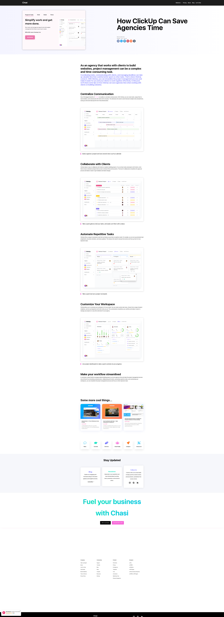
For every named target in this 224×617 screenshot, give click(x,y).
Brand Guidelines (83, 571)
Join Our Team (83, 567)
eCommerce (115, 573)
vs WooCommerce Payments (134, 571)
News (98, 569)
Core (114, 571)
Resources (121, 37)
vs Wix (130, 562)
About (189, 2)
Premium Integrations (117, 578)
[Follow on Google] (133, 482)
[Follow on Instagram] (129, 482)
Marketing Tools (116, 576)
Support (98, 562)
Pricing (184, 2)
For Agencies (115, 567)
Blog (193, 2)
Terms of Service (83, 573)
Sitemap (98, 576)
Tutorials (98, 565)
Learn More (90, 481)
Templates (115, 569)
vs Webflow (131, 567)
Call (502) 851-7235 (117, 522)
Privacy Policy (83, 576)
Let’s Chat (198, 2)
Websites (178, 2)
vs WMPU (131, 565)
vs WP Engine (131, 569)
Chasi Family (82, 569)
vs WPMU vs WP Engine (133, 573)
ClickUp (97, 97)
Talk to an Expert (105, 522)
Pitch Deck (115, 562)
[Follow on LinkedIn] (137, 482)
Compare (98, 571)
